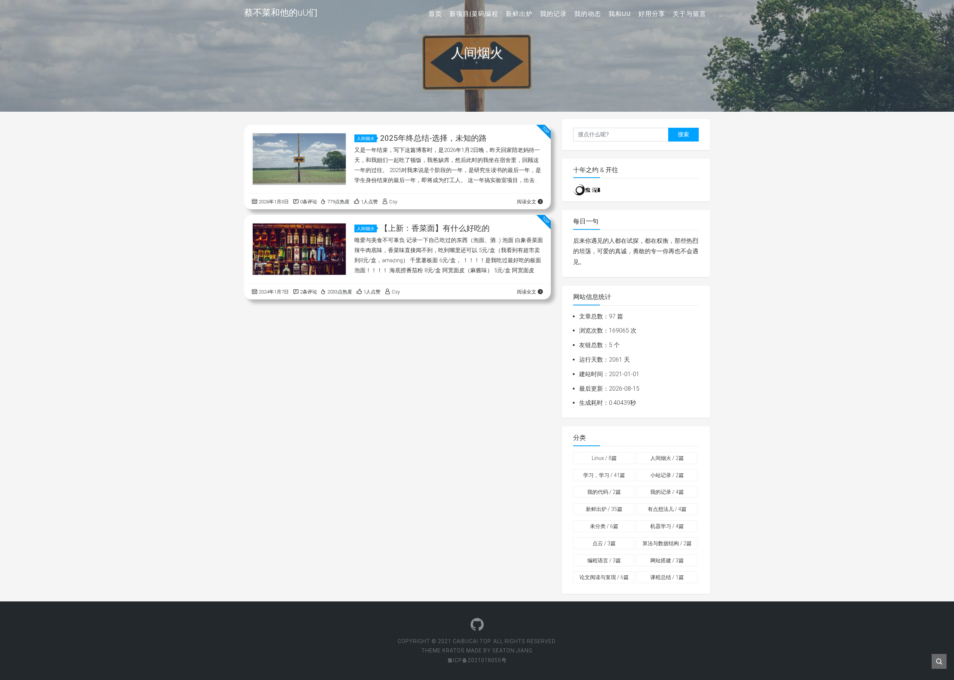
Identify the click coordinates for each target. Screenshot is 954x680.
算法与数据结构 (667, 543)
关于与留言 (689, 14)
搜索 (683, 134)
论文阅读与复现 (604, 577)
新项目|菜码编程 (473, 14)
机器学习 (667, 526)
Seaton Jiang (512, 651)
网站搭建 (667, 560)
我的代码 (604, 492)
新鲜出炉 (519, 14)
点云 (604, 543)
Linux (604, 458)
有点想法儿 (667, 509)
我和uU (620, 14)
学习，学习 (604, 475)
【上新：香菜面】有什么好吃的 (435, 228)
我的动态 (587, 14)
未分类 (604, 526)
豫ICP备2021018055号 (477, 660)
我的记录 (553, 14)
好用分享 (651, 14)
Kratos (453, 651)
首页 (435, 14)
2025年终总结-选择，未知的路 (433, 138)
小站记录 (667, 475)
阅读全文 (526, 201)
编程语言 (604, 560)
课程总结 (667, 577)
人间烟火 (366, 138)
